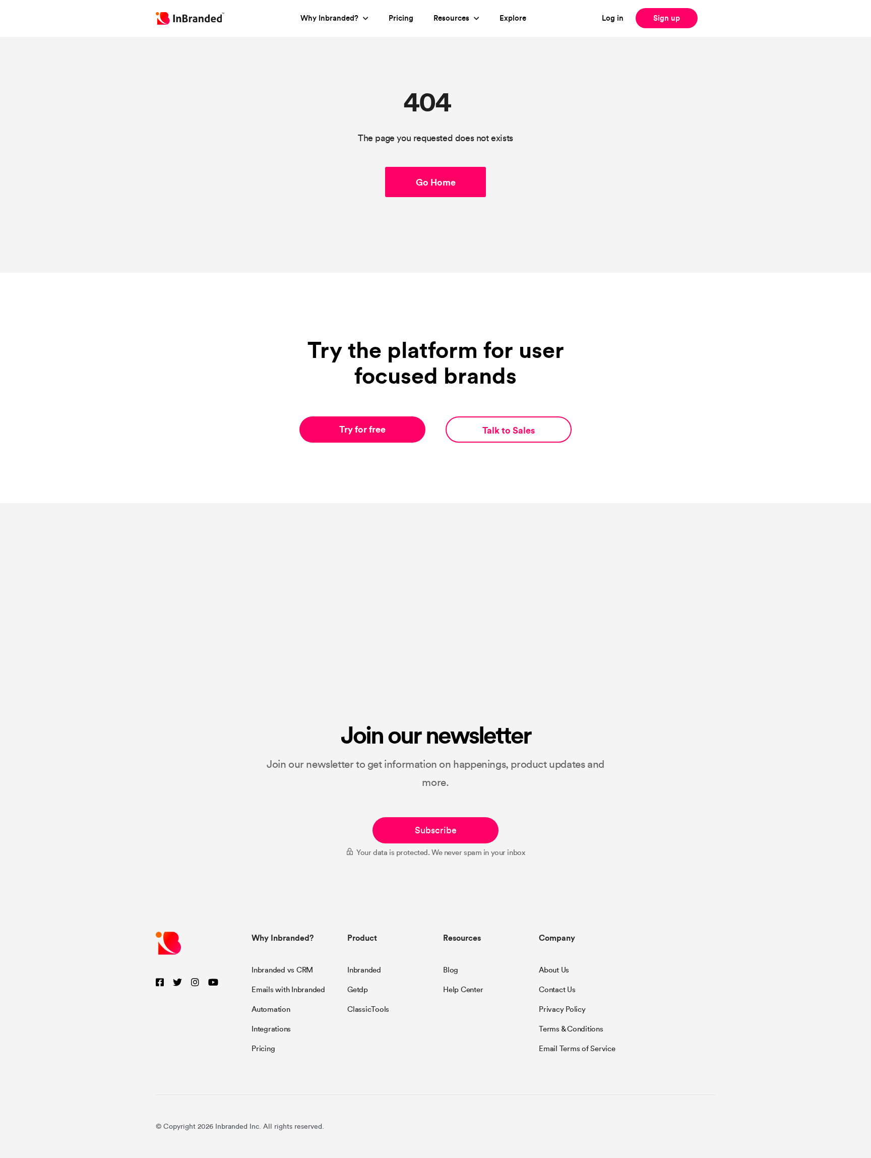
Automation (271, 1009)
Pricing (401, 18)
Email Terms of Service (577, 1048)
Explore (513, 18)
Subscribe (436, 830)
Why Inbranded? (329, 18)
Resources (451, 18)
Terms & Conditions (571, 1028)
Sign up (666, 18)
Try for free (362, 429)
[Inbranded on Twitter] (177, 983)
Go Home (436, 182)
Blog (450, 969)
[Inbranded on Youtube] (213, 983)
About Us (554, 969)
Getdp (357, 989)
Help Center (463, 989)
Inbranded (364, 969)
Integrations (271, 1028)
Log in (613, 18)
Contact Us (557, 989)
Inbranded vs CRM (282, 969)
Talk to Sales (508, 430)
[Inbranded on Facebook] (160, 983)
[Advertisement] (435, 644)
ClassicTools (368, 1009)
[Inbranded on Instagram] (195, 983)
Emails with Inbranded (288, 989)
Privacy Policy (562, 1009)
